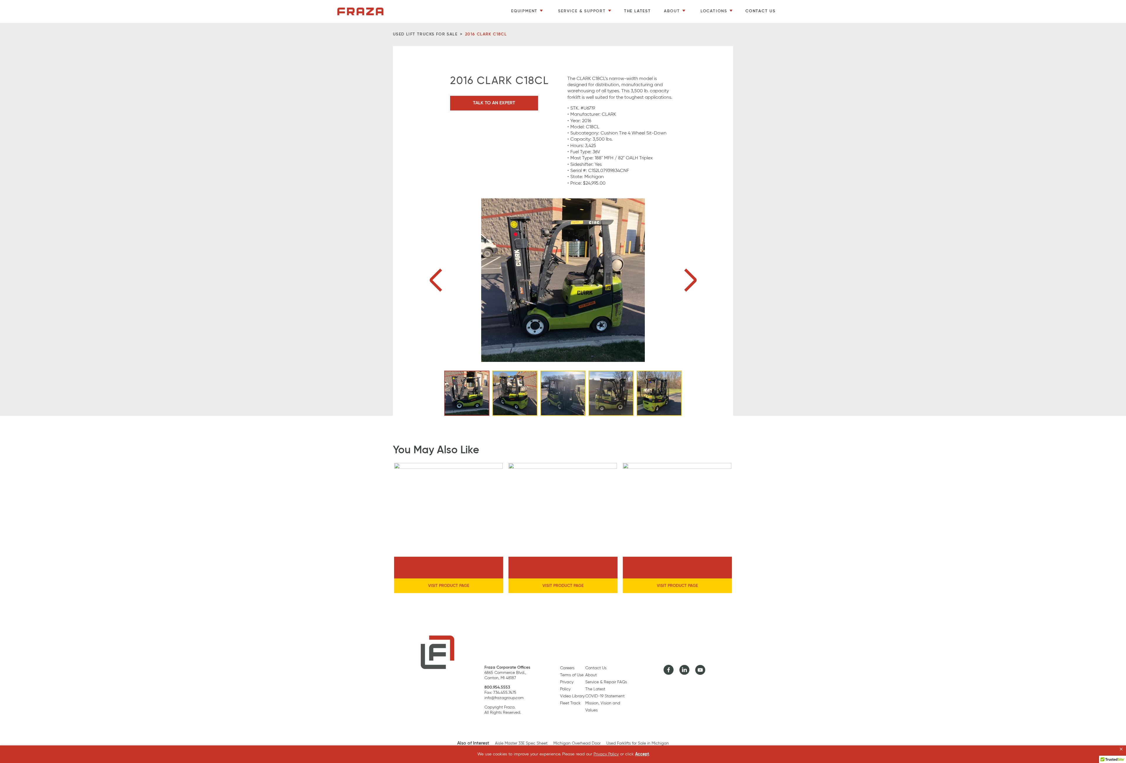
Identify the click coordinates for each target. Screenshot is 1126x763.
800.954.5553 (497, 687)
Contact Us (760, 11)
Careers (567, 668)
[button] (1121, 749)
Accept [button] (642, 754)
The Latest (637, 11)
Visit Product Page (448, 586)
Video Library (572, 696)
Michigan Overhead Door (577, 743)
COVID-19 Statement (605, 696)
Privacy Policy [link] (606, 754)
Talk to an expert (494, 103)
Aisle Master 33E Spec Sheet (521, 743)
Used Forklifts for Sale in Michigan (637, 743)
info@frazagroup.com (504, 698)
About (591, 675)
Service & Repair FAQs (606, 682)
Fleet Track (570, 703)
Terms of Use (572, 675)
